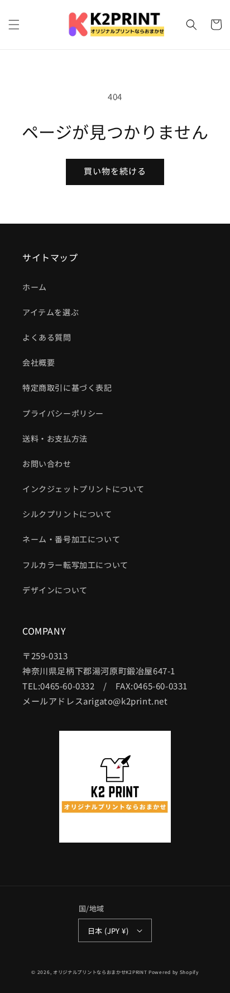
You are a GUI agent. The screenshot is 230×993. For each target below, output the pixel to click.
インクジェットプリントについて (83, 488)
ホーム (34, 286)
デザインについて (55, 589)
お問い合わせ (46, 463)
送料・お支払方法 (55, 438)
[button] (14, 24)
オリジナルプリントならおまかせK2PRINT (100, 971)
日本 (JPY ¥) (108, 930)
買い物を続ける (115, 171)
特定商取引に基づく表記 (67, 387)
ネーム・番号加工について (71, 539)
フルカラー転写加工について (75, 564)
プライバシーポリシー (63, 413)
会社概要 (38, 362)
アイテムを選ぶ (50, 312)
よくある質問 (46, 337)
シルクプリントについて (67, 513)
